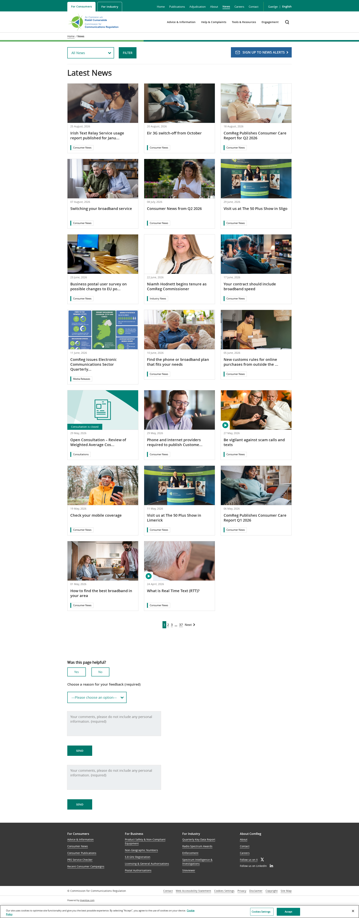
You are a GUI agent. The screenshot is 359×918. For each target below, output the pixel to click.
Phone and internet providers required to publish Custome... (174, 442)
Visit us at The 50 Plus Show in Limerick (174, 518)
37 (181, 624)
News (226, 6)
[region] (179, 911)
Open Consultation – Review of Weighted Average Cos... (98, 442)
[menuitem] (81, 6)
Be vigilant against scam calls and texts (254, 442)
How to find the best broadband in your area (101, 593)
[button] (287, 22)
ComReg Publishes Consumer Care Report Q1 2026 (255, 518)
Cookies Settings (224, 891)
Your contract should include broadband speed (250, 286)
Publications (177, 6)
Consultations (81, 454)
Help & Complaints (213, 22)
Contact (253, 6)
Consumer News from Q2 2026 (174, 208)
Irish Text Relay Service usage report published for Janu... (97, 135)
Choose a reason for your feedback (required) (104, 684)
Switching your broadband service (101, 208)
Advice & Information (181, 22)
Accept (288, 911)
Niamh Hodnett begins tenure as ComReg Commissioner (177, 286)
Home (161, 6)
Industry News (158, 298)
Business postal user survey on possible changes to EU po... (98, 286)
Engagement (270, 22)
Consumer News (82, 147)
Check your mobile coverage (96, 515)
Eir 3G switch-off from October (174, 133)
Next (188, 625)
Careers (239, 6)
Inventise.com (87, 900)
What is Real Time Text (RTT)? (173, 590)
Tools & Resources (244, 22)
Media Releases (81, 378)
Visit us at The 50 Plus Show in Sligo (255, 208)
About (214, 6)
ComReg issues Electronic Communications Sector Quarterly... (93, 364)
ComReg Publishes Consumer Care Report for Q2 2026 (255, 135)
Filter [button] (127, 53)
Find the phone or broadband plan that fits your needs (178, 362)
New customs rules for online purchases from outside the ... (251, 362)
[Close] (353, 911)
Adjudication (197, 6)
